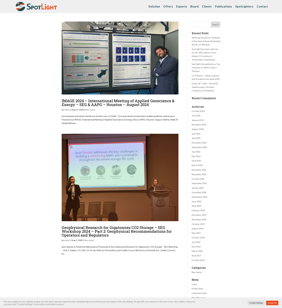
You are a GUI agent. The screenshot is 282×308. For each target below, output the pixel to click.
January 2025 (198, 120)
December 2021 (199, 170)
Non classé (90, 109)
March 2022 (197, 165)
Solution (154, 6)
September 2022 (199, 147)
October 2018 (198, 237)
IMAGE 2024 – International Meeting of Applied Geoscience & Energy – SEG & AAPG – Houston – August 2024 (118, 102)
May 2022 (196, 156)
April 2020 (196, 206)
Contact (262, 6)
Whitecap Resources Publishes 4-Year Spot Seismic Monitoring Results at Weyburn (206, 41)
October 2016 (198, 260)
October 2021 (198, 179)
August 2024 (198, 129)
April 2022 (196, 160)
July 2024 (196, 133)
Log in (194, 284)
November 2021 (199, 174)
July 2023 (196, 138)
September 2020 (199, 197)
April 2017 (196, 255)
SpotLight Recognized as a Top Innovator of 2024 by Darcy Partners (206, 67)
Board (194, 6)
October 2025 (198, 111)
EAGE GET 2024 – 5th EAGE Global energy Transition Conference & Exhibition (205, 87)
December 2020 (199, 192)
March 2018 (197, 251)
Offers (168, 6)
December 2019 (199, 215)
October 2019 (198, 224)
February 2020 (198, 210)
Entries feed (197, 288)
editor (67, 109)
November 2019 (199, 219)
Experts (181, 6)
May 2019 (196, 233)
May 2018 (196, 246)
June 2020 (196, 201)
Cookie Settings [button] (256, 303)
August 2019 (198, 228)
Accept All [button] (272, 303)
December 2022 (199, 142)
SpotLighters (244, 6)
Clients (207, 6)
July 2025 (196, 115)
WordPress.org (199, 297)
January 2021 (198, 188)
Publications (223, 6)
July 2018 (196, 242)
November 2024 (199, 124)
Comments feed (199, 293)
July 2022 (196, 151)
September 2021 (199, 183)
